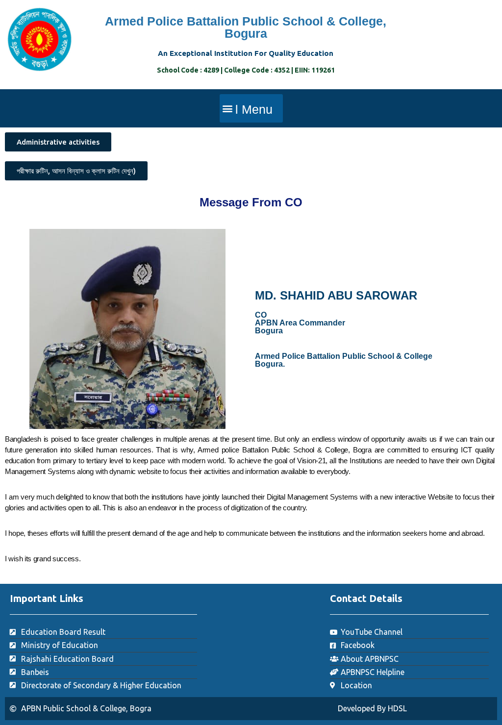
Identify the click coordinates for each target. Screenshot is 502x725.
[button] (251, 108)
